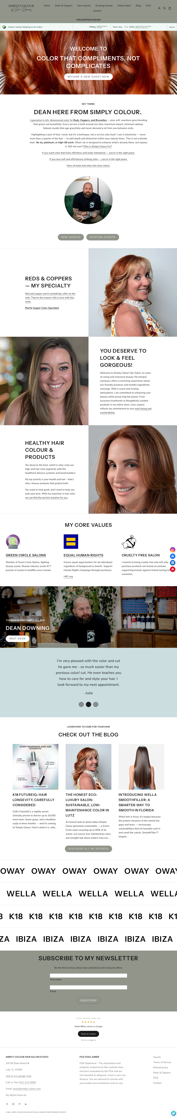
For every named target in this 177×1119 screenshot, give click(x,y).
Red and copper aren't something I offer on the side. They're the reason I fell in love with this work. (50, 297)
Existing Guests (104, 5)
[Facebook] (172, 556)
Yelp (91, 1040)
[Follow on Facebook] (7, 1104)
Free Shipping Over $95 (88, 19)
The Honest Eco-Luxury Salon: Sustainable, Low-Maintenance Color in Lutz (87, 805)
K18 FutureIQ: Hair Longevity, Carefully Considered (34, 800)
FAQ (148, 5)
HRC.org (68, 576)
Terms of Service (162, 1062)
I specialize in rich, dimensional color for (68, 120)
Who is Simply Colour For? (97, 146)
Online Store (124, 5)
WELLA (46, 893)
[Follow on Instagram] (13, 1104)
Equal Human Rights (83, 555)
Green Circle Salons (26, 555)
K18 (159, 916)
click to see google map (18, 1076)
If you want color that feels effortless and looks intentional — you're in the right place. (88, 152)
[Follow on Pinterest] (19, 1104)
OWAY (157, 871)
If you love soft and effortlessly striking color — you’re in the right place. (89, 159)
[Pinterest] (172, 569)
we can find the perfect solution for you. (46, 497)
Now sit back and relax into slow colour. (88, 165)
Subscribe (88, 1000)
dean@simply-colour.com (27, 1088)
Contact (97, 10)
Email (53, 991)
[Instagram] (172, 549)
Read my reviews (88, 1034)
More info (172, 27)
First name (55, 979)
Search (157, 1057)
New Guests (84, 5)
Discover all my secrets (88, 848)
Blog (138, 5)
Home (47, 5)
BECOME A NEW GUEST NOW (88, 76)
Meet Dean (17, 638)
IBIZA (25, 939)
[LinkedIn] (172, 562)
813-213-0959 (27, 1082)
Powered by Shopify (58, 1112)
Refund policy (160, 1067)
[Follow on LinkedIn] (26, 1104)
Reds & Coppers (63, 5)
